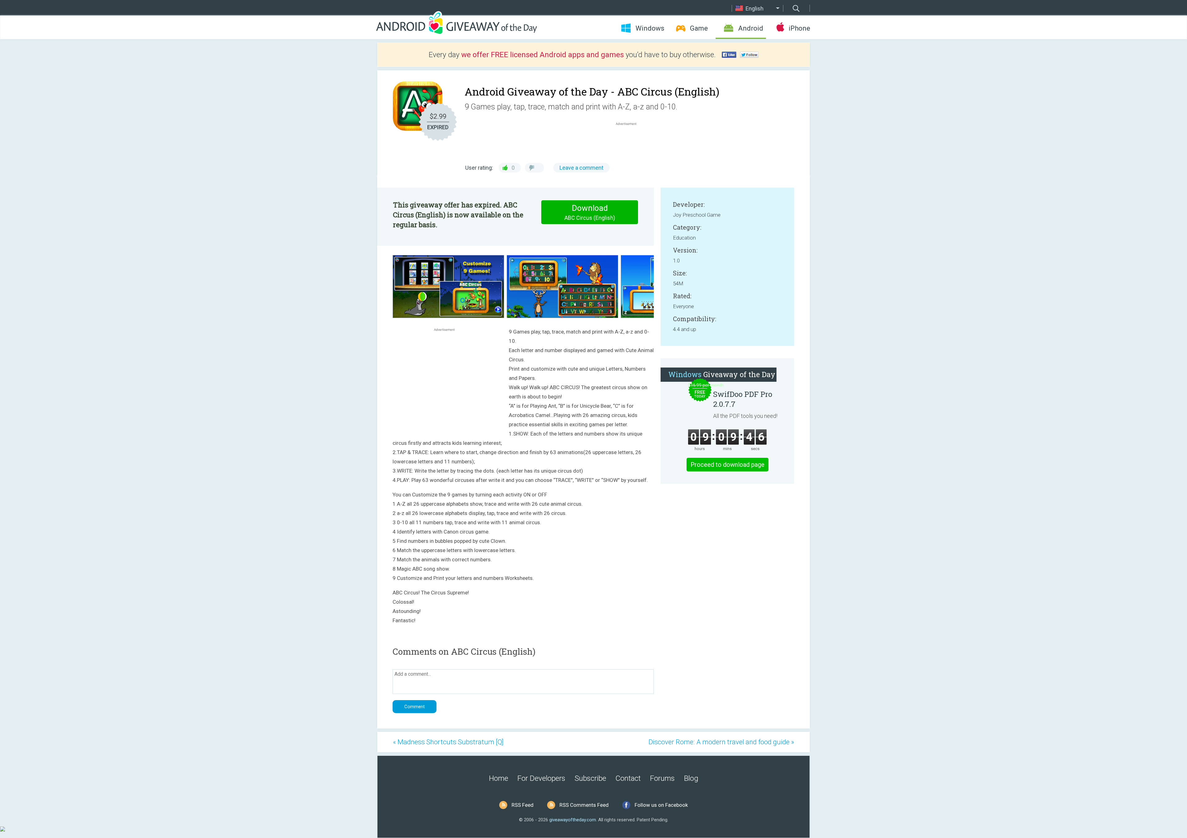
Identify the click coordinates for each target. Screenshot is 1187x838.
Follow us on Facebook (661, 805)
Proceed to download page (727, 464)
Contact (628, 778)
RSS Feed (523, 805)
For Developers (541, 778)
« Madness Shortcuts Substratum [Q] (448, 742)
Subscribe (590, 778)
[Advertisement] (629, 141)
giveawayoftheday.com (572, 820)
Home (498, 778)
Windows (650, 28)
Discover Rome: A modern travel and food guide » (721, 742)
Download (589, 212)
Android (750, 28)
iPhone (799, 28)
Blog (691, 778)
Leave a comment (581, 167)
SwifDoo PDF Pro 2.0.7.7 (742, 399)
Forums (662, 778)
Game (699, 28)
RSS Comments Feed (584, 805)
